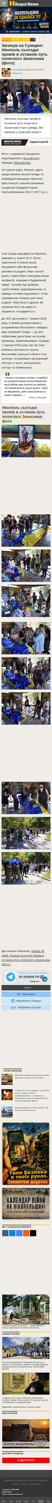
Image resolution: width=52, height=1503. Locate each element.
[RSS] (26, 1233)
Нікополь (6, 39)
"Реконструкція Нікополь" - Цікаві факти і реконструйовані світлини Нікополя (23, 1326)
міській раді (31, 158)
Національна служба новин (26, 1407)
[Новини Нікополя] (24, 3)
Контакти (16, 1484)
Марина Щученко (25, 70)
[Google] (19, 1233)
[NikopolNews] (26, 977)
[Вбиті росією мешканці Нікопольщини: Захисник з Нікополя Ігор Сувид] (7, 1079)
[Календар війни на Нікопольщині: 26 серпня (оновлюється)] (7, 1111)
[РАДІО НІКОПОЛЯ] (26, 1203)
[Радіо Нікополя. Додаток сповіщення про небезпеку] (26, 1153)
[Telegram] (12, 1233)
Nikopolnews (22, 162)
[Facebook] (5, 1233)
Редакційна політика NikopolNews (19, 1480)
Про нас (25, 1484)
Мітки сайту (36, 1484)
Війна (18, 39)
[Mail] (33, 1233)
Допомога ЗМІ (41, 1480)
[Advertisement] (26, 224)
